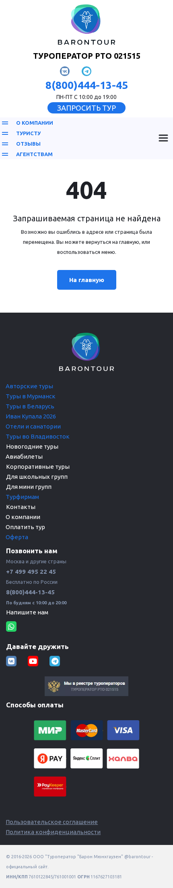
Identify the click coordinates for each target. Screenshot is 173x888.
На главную (86, 279)
